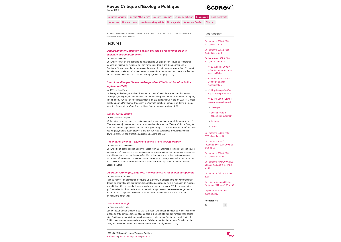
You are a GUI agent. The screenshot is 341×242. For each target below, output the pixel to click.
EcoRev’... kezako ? (162, 17)
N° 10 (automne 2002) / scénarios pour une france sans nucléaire (220, 70)
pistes (214, 126)
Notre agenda (173, 22)
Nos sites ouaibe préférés (152, 22)
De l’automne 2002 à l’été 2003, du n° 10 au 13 (147, 33)
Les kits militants (219, 17)
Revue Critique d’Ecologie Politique (143, 6)
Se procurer (193, 22)
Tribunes (210, 22)
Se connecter (125, 236)
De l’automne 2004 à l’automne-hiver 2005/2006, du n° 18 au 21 (219, 144)
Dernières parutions (117, 17)
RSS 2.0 (146, 236)
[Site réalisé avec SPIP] (230, 235)
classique (215, 107)
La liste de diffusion (184, 17)
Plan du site (112, 236)
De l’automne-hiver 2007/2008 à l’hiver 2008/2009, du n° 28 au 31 (219, 165)
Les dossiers (202, 17)
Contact (137, 236)
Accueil (110, 33)
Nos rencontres (129, 22)
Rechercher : (211, 201)
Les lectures (113, 22)
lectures (215, 121)
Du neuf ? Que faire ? (139, 17)
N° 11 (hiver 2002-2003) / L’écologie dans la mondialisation (219, 81)
